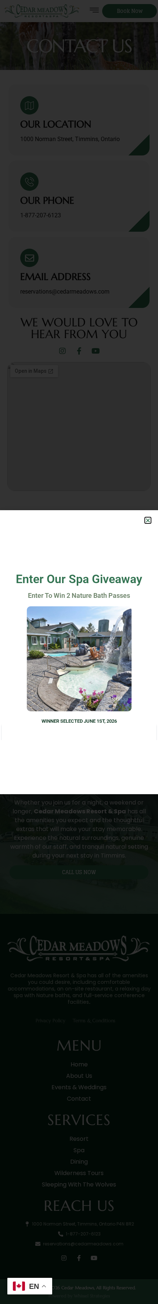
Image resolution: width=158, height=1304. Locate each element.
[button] (148, 520)
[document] (79, 652)
